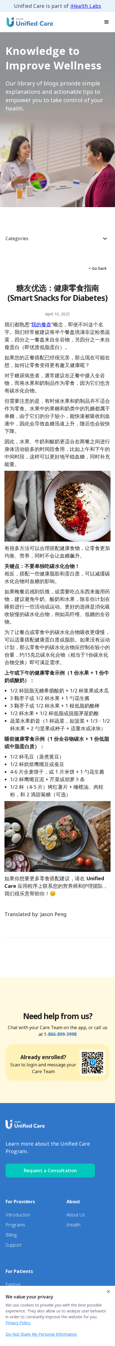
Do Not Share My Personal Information (41, 1334)
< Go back (97, 268)
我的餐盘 (41, 324)
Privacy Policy (18, 1322)
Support (13, 1245)
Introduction (18, 1215)
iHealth (73, 1225)
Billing (11, 1235)
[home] (28, 22)
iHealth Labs (85, 6)
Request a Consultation (50, 1170)
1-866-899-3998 (60, 1034)
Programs (15, 1225)
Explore (13, 1284)
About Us (75, 1215)
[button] (106, 22)
